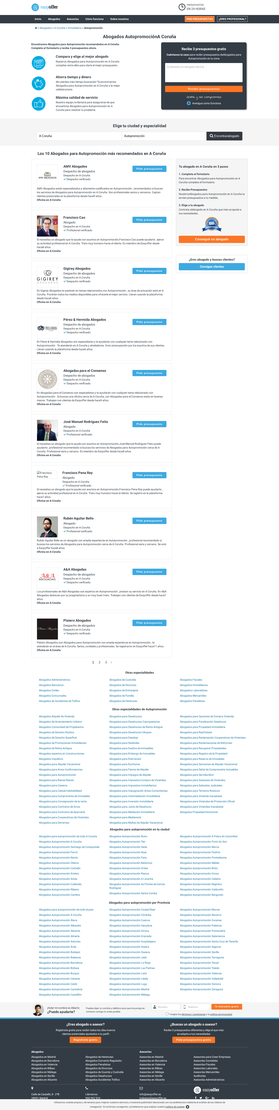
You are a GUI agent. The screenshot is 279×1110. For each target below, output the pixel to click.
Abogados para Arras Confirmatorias (61, 769)
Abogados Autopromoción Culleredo (60, 884)
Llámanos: (91, 1094)
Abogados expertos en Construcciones (61, 753)
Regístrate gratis (85, 1039)
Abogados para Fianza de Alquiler (129, 769)
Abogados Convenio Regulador (103, 1060)
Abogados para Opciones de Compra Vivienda (207, 716)
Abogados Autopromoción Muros (199, 846)
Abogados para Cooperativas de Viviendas (64, 817)
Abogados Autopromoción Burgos (59, 973)
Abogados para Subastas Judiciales (201, 785)
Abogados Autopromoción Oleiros (59, 862)
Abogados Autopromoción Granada (130, 936)
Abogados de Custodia (122, 679)
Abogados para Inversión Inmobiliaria (131, 801)
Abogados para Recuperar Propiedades (203, 748)
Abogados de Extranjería (123, 690)
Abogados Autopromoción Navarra (200, 914)
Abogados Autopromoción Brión (199, 868)
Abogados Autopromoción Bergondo (201, 894)
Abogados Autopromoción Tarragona (202, 957)
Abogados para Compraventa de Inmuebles (64, 796)
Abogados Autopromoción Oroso (199, 873)
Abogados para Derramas (54, 822)
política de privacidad (221, 1014)
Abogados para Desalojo (123, 737)
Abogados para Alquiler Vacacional (59, 764)
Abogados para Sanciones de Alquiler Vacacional (208, 764)
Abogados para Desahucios (125, 716)
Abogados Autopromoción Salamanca (202, 936)
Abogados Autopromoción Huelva (129, 946)
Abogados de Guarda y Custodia (104, 1072)
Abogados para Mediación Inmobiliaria (132, 812)
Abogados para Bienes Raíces (56, 780)
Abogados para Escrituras (124, 764)
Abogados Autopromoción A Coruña (60, 841)
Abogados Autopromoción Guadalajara (132, 941)
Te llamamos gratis (227, 1006)
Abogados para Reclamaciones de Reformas (206, 742)
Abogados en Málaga (43, 1072)
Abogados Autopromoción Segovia (200, 946)
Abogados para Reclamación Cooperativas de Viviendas (213, 737)
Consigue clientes (212, 266)
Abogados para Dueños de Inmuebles (131, 748)
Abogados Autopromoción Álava (58, 920)
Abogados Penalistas (192, 700)
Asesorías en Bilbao (151, 1068)
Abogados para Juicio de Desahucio (130, 806)
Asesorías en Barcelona (153, 1060)
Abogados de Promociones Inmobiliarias (62, 742)
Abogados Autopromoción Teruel (199, 962)
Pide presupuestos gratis (193, 1039)
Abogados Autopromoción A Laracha (131, 878)
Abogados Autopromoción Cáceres (59, 978)
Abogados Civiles (49, 690)
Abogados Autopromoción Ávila (57, 946)
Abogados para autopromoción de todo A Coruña (68, 836)
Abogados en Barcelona (45, 1060)
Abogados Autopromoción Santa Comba (133, 893)
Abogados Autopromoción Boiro (128, 836)
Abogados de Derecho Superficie (58, 737)
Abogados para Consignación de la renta (63, 801)
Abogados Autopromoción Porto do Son (203, 841)
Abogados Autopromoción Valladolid (201, 978)
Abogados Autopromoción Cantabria (60, 989)
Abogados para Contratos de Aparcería (62, 812)
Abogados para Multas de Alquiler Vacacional (136, 822)
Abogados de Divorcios (122, 685)
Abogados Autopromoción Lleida (128, 978)
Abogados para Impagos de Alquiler (130, 774)
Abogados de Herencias (123, 700)
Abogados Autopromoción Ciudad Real (132, 909)
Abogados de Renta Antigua (55, 748)
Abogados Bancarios (51, 685)
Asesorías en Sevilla (151, 1075)
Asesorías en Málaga (152, 1072)
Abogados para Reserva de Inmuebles (202, 758)
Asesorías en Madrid (151, 1056)
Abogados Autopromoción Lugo (128, 983)
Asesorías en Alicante (152, 1079)
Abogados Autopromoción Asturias (59, 941)
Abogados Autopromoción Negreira (201, 884)
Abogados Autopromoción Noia (128, 852)
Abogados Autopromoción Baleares (60, 957)
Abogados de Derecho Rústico (56, 732)
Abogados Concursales (52, 695)
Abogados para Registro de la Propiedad (203, 753)
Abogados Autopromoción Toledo (199, 968)
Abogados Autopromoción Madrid (129, 989)
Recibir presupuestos (204, 88)
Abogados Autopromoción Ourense (200, 920)
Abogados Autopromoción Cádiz (58, 983)
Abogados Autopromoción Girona (129, 930)
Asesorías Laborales (206, 1068)
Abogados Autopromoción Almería (59, 936)
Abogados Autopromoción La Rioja (130, 962)
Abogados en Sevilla (43, 1075)
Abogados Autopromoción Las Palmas (132, 968)
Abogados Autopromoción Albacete (60, 925)
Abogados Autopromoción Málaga (129, 994)
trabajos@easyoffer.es (153, 1098)
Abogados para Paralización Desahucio (203, 721)
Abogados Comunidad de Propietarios (61, 726)
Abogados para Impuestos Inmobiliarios (132, 785)
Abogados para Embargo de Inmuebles (132, 753)
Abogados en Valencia (44, 1064)
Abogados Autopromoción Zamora (200, 983)
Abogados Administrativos (54, 679)
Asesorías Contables (206, 1060)
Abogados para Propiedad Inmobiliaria (202, 726)
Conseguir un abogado (212, 239)
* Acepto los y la (200, 1014)
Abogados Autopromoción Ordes (128, 868)
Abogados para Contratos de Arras (59, 806)
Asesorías (145, 1051)
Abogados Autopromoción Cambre (59, 894)
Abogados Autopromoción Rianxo (129, 873)
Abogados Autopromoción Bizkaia (59, 968)
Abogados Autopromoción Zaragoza (201, 989)
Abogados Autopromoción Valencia (201, 973)
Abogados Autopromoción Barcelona (61, 962)
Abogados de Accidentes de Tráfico (59, 700)
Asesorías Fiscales (204, 1064)
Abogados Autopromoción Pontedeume (203, 857)
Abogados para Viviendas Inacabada (201, 806)
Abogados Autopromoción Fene (128, 857)
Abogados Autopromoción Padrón (200, 852)
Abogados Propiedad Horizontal (199, 812)
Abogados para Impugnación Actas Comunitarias (138, 790)
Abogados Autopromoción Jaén (128, 957)
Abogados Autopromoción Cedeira (200, 878)
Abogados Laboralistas (193, 690)
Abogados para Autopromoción (57, 774)
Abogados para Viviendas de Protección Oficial (207, 801)
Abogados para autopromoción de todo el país (66, 909)
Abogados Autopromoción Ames (58, 878)
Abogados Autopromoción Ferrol (58, 852)
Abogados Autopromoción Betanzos (130, 862)
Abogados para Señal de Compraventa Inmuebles (209, 769)
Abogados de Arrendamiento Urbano (60, 721)
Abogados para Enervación (125, 758)
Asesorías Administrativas (209, 1079)
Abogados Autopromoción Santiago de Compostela (69, 846)
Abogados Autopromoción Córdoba (130, 914)
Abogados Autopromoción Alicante (59, 930)
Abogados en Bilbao (43, 1068)
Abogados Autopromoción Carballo (59, 868)
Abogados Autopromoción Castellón (60, 994)
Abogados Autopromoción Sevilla (199, 952)
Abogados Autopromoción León (128, 973)
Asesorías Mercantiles (206, 1072)
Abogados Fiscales (191, 679)
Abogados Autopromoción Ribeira (59, 889)
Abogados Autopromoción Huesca (129, 952)
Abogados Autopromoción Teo (127, 841)
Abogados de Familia (121, 695)
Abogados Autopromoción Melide (199, 862)
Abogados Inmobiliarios (194, 685)
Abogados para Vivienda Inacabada (201, 796)
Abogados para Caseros (53, 785)
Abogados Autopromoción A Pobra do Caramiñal (208, 836)
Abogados (37, 1051)
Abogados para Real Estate (196, 732)
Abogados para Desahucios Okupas (130, 732)
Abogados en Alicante (44, 1079)
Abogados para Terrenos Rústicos (200, 790)
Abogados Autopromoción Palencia (201, 925)
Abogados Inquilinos (51, 758)
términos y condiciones (193, 1014)
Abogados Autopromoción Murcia (200, 909)
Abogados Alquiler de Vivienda (56, 716)
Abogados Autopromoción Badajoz (59, 952)
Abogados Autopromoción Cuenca (129, 920)
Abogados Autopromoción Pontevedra (202, 930)
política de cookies (175, 1106)
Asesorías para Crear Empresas (212, 1056)
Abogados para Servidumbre (197, 774)
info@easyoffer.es (150, 1094)
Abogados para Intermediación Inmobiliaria (134, 796)
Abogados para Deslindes (124, 742)
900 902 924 (92, 1098)
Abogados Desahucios (98, 1075)
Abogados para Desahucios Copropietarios (134, 721)
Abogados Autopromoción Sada (128, 846)
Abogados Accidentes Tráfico (102, 1079)
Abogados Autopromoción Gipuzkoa (130, 925)
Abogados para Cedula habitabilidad (60, 790)
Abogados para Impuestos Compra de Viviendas (137, 780)
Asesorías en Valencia (152, 1064)
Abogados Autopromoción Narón (58, 857)
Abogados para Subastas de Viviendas (202, 780)
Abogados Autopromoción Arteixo (59, 873)
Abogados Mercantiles (193, 695)
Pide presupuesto (149, 168)
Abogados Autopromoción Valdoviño (201, 889)
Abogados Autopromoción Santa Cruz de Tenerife (209, 941)
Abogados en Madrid (43, 1056)
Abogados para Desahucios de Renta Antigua (136, 726)
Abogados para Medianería (125, 817)
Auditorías (200, 1075)
